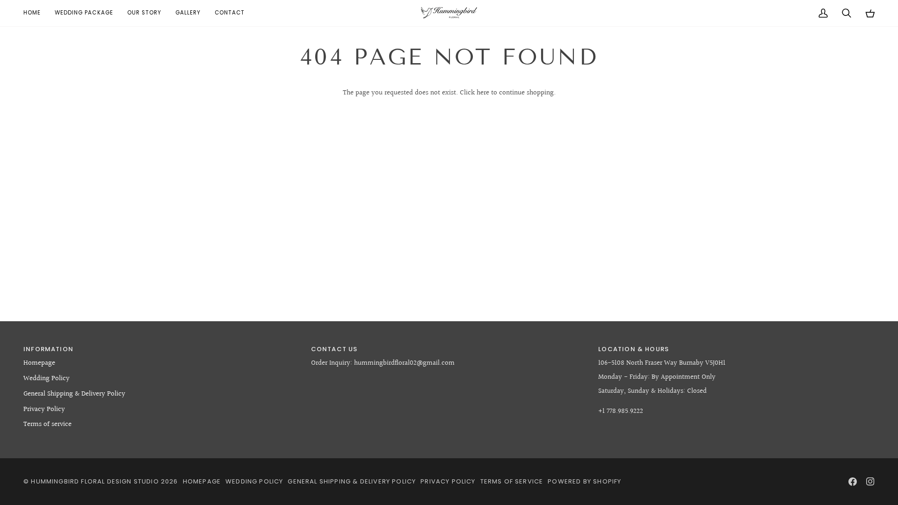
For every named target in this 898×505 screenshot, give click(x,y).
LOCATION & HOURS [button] (633, 349)
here (483, 92)
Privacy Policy (44, 409)
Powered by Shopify (584, 481)
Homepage (39, 363)
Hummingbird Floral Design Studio (95, 481)
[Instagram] (870, 481)
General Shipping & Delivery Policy (74, 394)
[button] (84, 13)
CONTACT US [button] (334, 349)
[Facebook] (852, 481)
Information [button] (48, 349)
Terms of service (47, 424)
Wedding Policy (46, 378)
